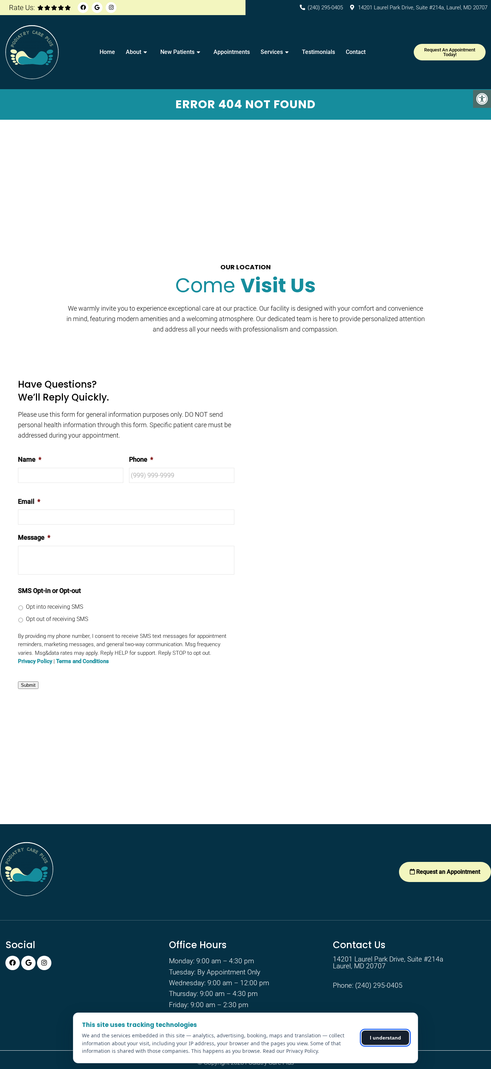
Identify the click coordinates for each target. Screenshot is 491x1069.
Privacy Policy (35, 661)
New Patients (177, 52)
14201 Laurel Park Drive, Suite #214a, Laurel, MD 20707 (422, 7)
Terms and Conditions (82, 661)
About (133, 52)
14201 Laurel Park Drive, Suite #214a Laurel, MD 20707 (388, 962)
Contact (356, 52)
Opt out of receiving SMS (57, 619)
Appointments (232, 52)
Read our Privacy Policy (290, 1050)
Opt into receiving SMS (54, 606)
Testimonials (318, 52)
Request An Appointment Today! (449, 52)
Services (272, 52)
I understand (385, 1038)
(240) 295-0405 (325, 7)
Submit (28, 685)
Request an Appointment (447, 871)
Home (107, 52)
